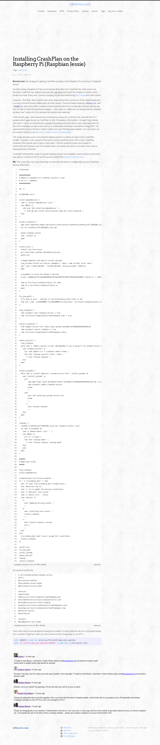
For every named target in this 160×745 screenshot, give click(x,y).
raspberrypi (22, 70)
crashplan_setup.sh (21, 564)
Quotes (85, 11)
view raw (97, 564)
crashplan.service (20, 625)
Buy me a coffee (115, 11)
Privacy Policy (73, 11)
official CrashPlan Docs (74, 157)
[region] (57, 365)
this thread (80, 95)
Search (95, 11)
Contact (41, 11)
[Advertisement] (80, 33)
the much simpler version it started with (53, 132)
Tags (103, 11)
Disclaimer (52, 11)
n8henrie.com (80, 4)
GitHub (43, 564)
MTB (62, 11)
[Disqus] (80, 683)
